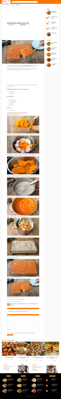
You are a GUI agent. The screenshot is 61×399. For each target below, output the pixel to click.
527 (52, 391)
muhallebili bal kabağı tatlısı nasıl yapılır (33, 303)
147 (52, 65)
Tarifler (3, 4)
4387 (53, 18)
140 (52, 49)
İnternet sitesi (8, 329)
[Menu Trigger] (57, 2)
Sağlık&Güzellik (18, 4)
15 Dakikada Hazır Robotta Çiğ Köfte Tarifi (39, 390)
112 (8, 391)
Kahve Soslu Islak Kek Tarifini (11, 299)
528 (52, 380)
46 (37, 381)
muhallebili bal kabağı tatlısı (14, 303)
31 (27, 24)
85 (8, 380)
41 (23, 380)
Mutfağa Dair (9, 301)
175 (52, 60)
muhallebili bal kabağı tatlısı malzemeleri (23, 303)
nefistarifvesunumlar (11, 24)
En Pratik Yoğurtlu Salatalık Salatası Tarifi (39, 380)
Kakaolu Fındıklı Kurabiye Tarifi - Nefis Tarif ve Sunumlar (19, 311)
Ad (7, 322)
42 (12, 360)
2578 (52, 33)
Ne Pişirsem (7, 4)
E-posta (8, 326)
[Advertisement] (23, 14)
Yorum (8, 316)
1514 (52, 29)
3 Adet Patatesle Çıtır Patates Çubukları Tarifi (25, 390)
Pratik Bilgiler (12, 4)
